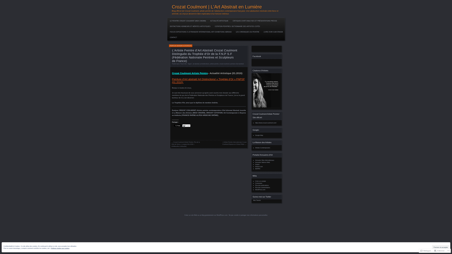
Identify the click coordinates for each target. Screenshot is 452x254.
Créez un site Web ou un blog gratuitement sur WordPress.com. (206, 215)
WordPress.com (260, 189)
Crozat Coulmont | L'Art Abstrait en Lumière (217, 6)
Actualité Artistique (219, 21)
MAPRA (257, 169)
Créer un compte (260, 181)
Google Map (259, 135)
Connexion (258, 183)
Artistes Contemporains (262, 148)
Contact (173, 37)
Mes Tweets (257, 200)
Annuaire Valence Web (262, 162)
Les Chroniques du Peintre (247, 32)
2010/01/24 (188, 46)
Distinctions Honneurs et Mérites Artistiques (190, 26)
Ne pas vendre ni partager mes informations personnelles (248, 215)
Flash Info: (183, 64)
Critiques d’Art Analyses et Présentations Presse (255, 21)
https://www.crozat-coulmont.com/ (265, 123)
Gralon (257, 164)
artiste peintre (214, 64)
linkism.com (259, 166)
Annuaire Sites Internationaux (264, 160)
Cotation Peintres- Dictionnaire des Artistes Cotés (237, 26)
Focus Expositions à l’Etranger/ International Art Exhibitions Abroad (201, 32)
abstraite (179, 46)
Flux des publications (262, 185)
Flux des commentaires (262, 187)
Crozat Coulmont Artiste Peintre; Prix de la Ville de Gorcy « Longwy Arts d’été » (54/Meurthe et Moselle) (185, 144)
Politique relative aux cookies (60, 248)
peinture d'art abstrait (237, 64)
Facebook (257, 56)
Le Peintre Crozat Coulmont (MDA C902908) (188, 21)
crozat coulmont (224, 64)
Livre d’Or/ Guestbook (273, 32)
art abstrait (196, 64)
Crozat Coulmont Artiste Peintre (190, 73)
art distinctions (204, 64)
